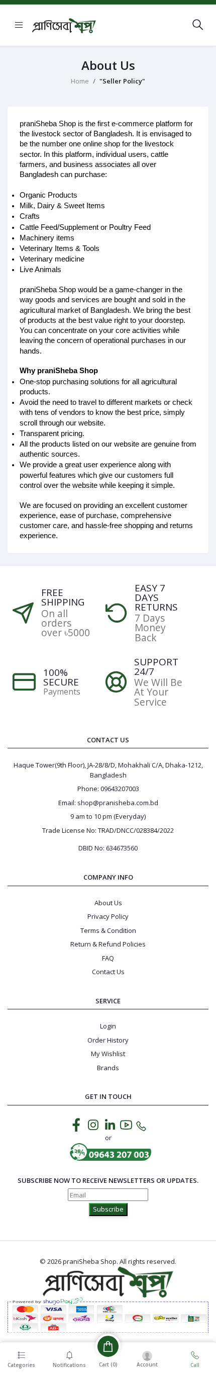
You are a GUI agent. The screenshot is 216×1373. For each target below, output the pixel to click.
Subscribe (108, 1209)
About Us (108, 902)
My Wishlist (108, 1053)
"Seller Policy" (122, 80)
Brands (108, 1067)
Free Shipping (62, 597)
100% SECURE (61, 677)
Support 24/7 (156, 666)
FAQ (108, 958)
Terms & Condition (108, 930)
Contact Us (108, 971)
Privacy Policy (108, 916)
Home (80, 80)
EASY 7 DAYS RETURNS (156, 597)
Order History (108, 1040)
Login (108, 1026)
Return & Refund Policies (108, 944)
